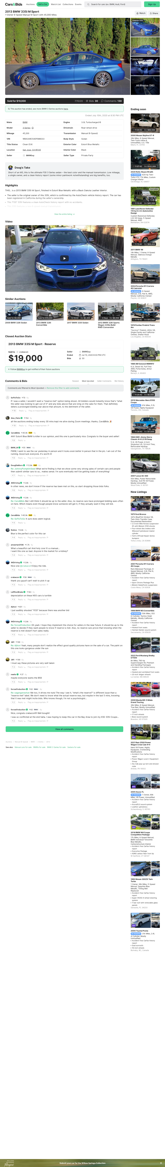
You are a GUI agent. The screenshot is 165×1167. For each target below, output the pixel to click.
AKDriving (15, 483)
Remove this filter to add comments (63, 388)
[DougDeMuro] (8, 465)
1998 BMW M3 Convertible (142, 610)
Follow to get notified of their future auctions (35, 369)
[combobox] (112, 4)
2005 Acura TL (137, 792)
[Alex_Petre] (8, 418)
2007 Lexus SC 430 (139, 476)
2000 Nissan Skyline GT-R (142, 135)
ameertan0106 (17, 545)
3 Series (26, 128)
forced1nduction (18, 689)
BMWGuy (30, 155)
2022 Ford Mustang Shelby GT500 (143, 656)
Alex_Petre (15, 418)
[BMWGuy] (24, 155)
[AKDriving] (8, 483)
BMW (25, 122)
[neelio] (8, 674)
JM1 (12, 642)
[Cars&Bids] (8, 433)
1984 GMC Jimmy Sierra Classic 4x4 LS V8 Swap (141, 438)
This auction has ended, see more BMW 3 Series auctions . (39, 109)
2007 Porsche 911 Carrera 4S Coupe (142, 565)
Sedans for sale (73, 747)
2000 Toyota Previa (139, 931)
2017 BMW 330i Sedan (77, 323)
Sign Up (152, 4)
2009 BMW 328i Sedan (16, 323)
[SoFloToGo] (8, 397)
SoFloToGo (15, 398)
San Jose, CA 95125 (32, 150)
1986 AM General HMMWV (142, 364)
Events (78, 4)
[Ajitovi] (8, 607)
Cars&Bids (15, 433)
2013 (48, 742)
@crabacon (25, 566)
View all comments (64, 729)
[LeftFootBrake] (8, 592)
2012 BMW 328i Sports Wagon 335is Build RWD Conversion (108, 325)
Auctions (30, 4)
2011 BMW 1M (137, 250)
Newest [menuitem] (75, 381)
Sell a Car (42, 4)
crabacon (23, 352)
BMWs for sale (39, 747)
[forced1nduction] (8, 689)
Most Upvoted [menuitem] (88, 381)
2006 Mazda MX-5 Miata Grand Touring (141, 701)
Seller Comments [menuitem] (104, 381)
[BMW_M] (8, 448)
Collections (68, 4)
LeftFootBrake (17, 592)
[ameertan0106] (8, 545)
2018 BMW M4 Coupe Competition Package (140, 833)
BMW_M (14, 447)
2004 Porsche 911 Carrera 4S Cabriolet (142, 287)
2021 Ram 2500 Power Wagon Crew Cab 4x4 (141, 743)
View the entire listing (63, 214)
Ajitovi (13, 607)
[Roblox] (8, 530)
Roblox (14, 530)
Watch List (56, 4)
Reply (21, 410)
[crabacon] (17, 352)
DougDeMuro (17, 465)
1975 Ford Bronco (138, 514)
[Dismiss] (161, 1163)
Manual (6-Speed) (21, 742)
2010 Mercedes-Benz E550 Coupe (143, 401)
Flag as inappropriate (38, 410)
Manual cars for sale (23, 747)
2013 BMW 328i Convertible (43, 324)
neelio (13, 674)
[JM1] (8, 642)
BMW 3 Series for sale (56, 747)
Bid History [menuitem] (119, 381)
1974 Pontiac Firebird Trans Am (143, 326)
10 (15, 410)
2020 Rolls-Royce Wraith (142, 172)
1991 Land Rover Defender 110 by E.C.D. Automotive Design (142, 211)
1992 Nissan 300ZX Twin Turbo (142, 880)
